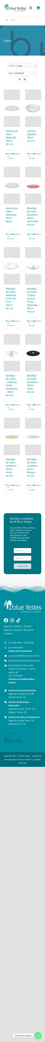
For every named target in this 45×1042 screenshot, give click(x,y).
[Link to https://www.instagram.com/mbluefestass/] (12, 620)
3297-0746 (29, 642)
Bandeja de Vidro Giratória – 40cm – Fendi (12, 466)
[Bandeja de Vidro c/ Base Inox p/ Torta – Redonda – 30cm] (33, 266)
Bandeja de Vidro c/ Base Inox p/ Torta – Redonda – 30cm (33, 298)
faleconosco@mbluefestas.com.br (24, 660)
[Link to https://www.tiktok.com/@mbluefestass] (18, 620)
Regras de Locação (12, 630)
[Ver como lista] (24, 79)
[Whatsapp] (38, 1035)
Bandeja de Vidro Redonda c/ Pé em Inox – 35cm (11, 297)
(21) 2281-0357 (15, 642)
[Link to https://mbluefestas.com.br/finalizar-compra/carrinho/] (38, 7)
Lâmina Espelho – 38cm (32, 134)
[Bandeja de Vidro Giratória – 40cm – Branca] (33, 436)
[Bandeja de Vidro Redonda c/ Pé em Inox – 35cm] (12, 266)
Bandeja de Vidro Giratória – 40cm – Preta (33, 382)
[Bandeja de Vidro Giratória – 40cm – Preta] (33, 352)
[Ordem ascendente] (35, 65)
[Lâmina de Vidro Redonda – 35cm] (12, 185)
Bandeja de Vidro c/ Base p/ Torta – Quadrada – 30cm (11, 384)
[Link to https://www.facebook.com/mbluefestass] (6, 620)
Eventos (18, 626)
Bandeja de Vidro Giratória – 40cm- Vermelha (33, 214)
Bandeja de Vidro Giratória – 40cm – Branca (33, 466)
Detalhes (16, 154)
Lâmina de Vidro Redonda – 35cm (12, 213)
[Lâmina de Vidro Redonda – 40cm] (12, 108)
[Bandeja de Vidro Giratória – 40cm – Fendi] (12, 436)
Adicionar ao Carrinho (10, 156)
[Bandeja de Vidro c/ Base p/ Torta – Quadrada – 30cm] (12, 352)
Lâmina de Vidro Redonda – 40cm (12, 135)
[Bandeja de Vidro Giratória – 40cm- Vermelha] (33, 185)
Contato (28, 626)
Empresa (8, 626)
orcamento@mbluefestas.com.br (24, 655)
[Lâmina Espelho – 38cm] (33, 108)
